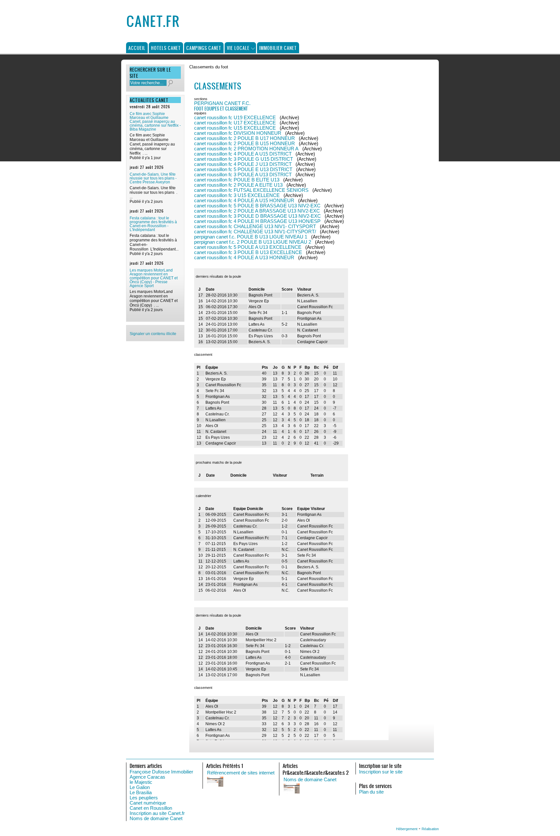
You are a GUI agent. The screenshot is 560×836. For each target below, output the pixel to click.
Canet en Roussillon (151, 808)
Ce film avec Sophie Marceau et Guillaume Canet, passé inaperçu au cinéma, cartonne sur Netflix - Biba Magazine (155, 121)
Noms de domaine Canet (156, 818)
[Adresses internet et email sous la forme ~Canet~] (348, 789)
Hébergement (406, 829)
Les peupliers (144, 797)
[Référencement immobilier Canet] (272, 782)
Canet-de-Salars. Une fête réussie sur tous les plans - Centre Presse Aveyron (153, 178)
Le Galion (140, 787)
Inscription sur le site (380, 771)
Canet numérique (148, 803)
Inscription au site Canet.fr (157, 813)
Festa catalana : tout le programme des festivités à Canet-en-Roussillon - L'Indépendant (153, 224)
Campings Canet (203, 48)
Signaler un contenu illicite (153, 333)
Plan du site (371, 792)
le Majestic (141, 782)
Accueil (137, 48)
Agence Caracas (147, 777)
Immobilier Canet (278, 48)
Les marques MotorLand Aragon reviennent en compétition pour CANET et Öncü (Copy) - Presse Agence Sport (154, 278)
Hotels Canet (166, 48)
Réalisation (430, 829)
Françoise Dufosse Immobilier (161, 771)
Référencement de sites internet (240, 772)
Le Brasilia (141, 792)
